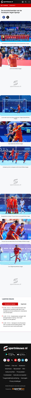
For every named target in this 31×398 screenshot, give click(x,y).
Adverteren (8, 369)
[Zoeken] (25, 2)
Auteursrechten (10, 372)
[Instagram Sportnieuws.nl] (8, 360)
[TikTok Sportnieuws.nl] (19, 360)
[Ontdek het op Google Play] (10, 354)
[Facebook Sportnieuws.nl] (4, 360)
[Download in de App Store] (21, 354)
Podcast (12, 5)
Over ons (14, 365)
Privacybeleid (20, 372)
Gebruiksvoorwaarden (19, 375)
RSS (23, 369)
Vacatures (22, 365)
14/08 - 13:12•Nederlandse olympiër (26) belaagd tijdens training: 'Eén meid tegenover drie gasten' (14, 317)
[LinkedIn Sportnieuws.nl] (22, 360)
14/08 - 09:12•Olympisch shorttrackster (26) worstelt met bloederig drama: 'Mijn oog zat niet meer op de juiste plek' (14, 324)
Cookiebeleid (7, 375)
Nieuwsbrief (17, 369)
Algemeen (23, 304)
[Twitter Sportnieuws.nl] (12, 360)
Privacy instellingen (15, 381)
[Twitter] (7, 17)
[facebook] (3, 17)
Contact (7, 365)
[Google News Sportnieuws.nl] (26, 360)
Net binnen (4, 5)
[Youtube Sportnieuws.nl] (15, 360)
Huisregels (24, 378)
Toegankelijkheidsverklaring (11, 378)
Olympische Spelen (10, 304)
